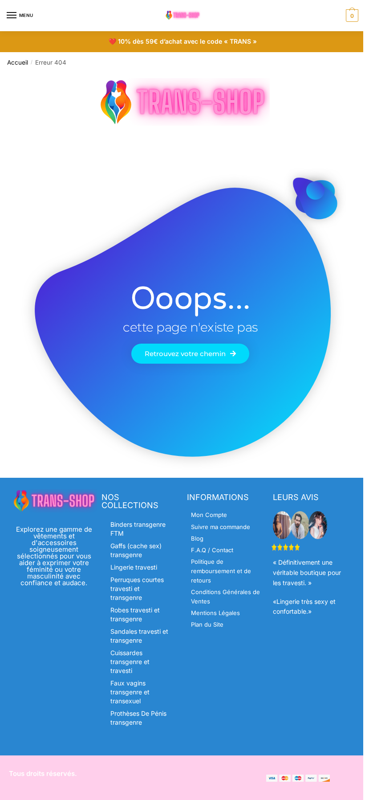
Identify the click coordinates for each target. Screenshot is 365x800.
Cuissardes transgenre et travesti (130, 661)
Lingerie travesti (133, 567)
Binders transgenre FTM (138, 529)
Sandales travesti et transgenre (139, 636)
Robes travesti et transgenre (135, 614)
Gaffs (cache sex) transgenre (136, 550)
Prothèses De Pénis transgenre (138, 718)
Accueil (17, 62)
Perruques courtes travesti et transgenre (137, 588)
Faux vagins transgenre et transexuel (130, 692)
